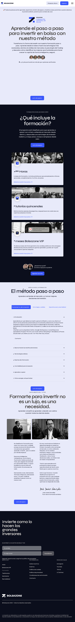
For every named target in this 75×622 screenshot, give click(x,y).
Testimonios (6, 573)
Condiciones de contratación (38, 575)
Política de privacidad (36, 572)
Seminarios (5, 576)
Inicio (3, 564)
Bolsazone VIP (6, 567)
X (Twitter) (60, 572)
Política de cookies (35, 569)
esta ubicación (68, 616)
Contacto (32, 578)
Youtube (59, 567)
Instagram (60, 564)
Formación (5, 570)
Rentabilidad (6, 579)
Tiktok (59, 569)
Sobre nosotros (34, 564)
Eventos (31, 567)
